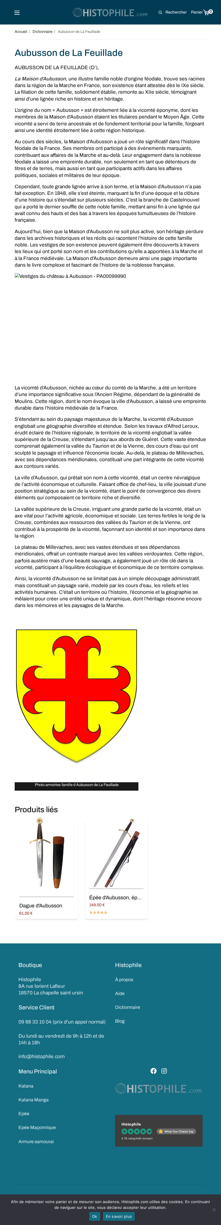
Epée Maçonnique (37, 1127)
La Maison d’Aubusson (40, 79)
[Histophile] (110, 12)
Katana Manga (33, 1099)
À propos (124, 979)
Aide (120, 993)
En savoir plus (119, 1216)
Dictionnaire (127, 1007)
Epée (23, 1113)
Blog (120, 1021)
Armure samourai (36, 1141)
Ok (94, 1216)
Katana (25, 1085)
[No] (214, 1210)
